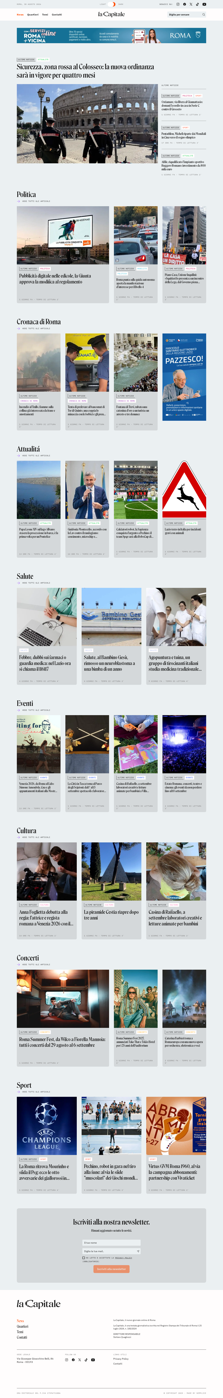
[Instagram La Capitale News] (177, 4)
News (20, 14)
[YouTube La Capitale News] (204, 4)
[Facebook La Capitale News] (184, 4)
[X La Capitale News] (191, 4)
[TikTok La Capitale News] (197, 4)
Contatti (57, 14)
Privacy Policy (123, 1258)
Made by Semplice (196, 1393)
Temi (45, 14)
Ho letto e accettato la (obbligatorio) (107, 1260)
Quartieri (33, 14)
